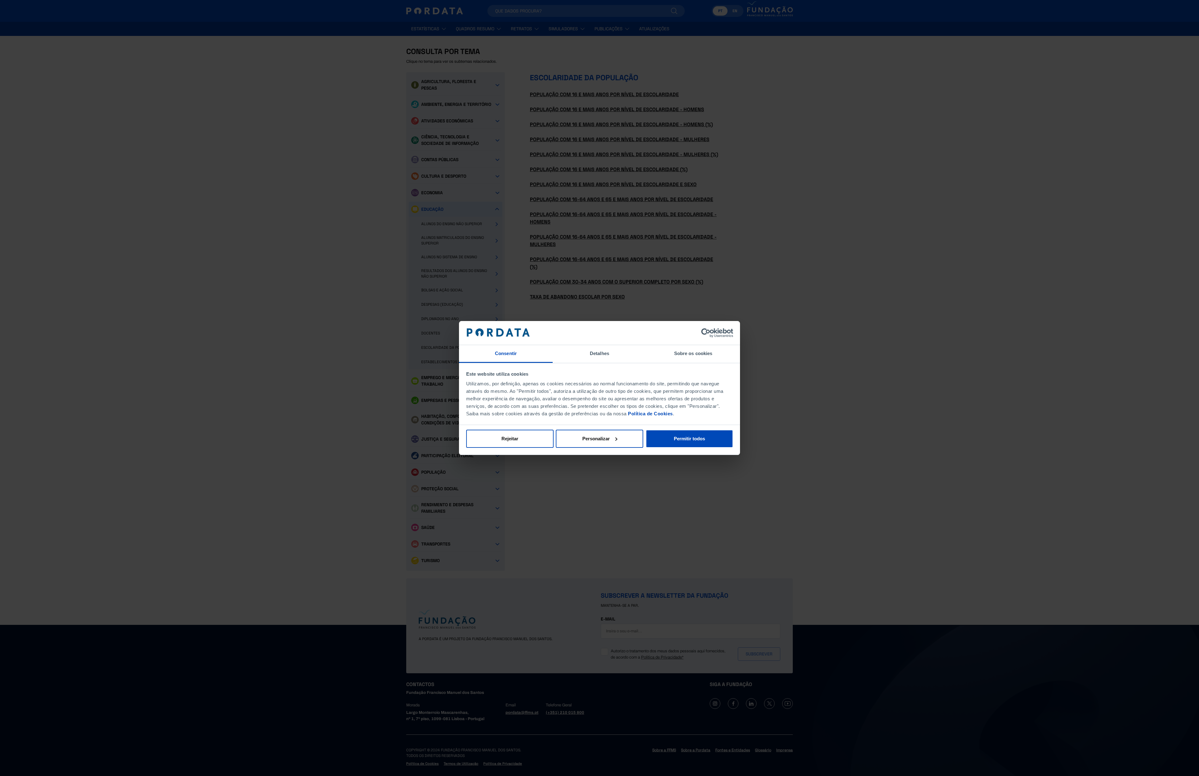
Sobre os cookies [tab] (693, 353)
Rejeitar (509, 438)
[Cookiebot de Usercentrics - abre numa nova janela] (705, 333)
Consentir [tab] (506, 353)
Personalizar (596, 438)
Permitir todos (689, 438)
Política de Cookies (650, 413)
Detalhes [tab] (599, 353)
